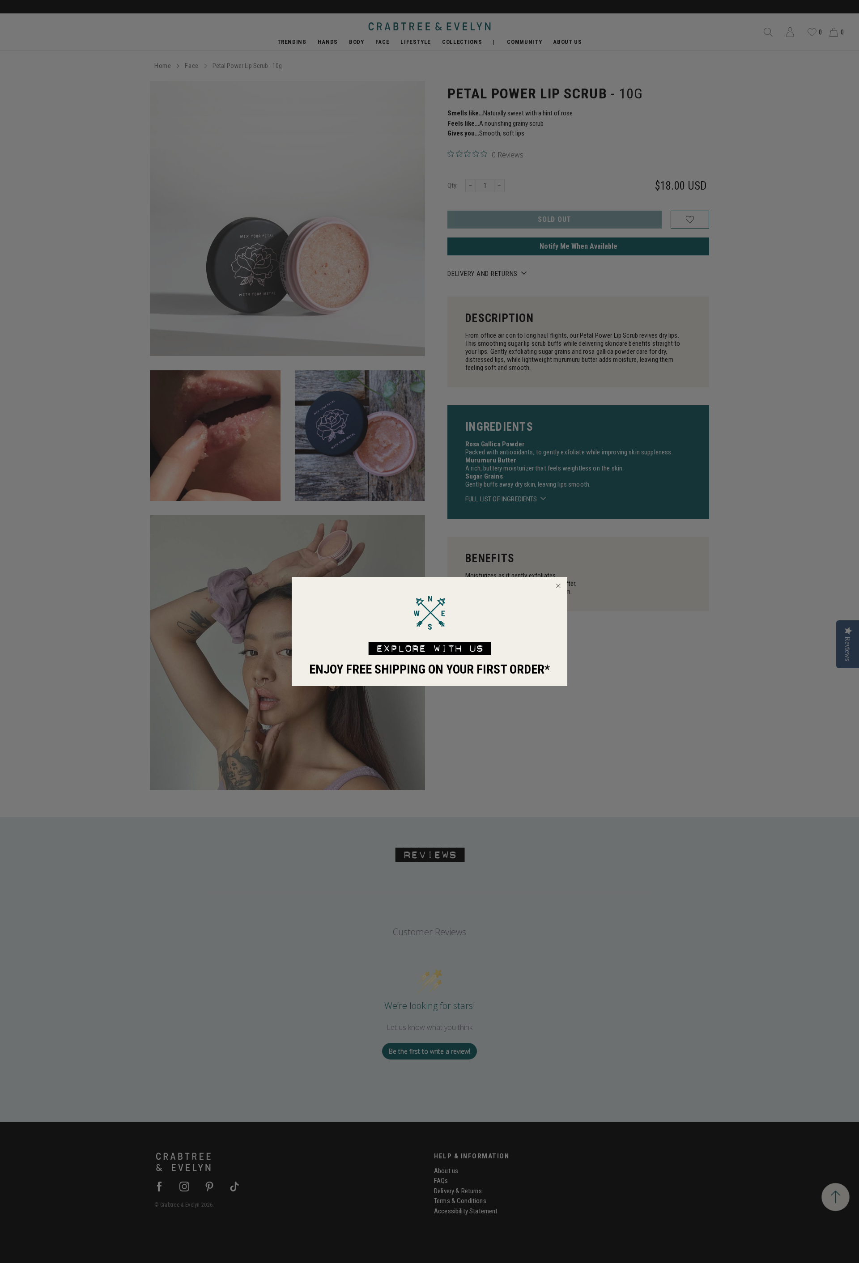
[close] (558, 585)
